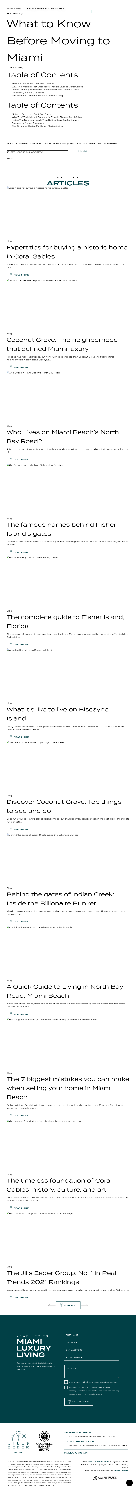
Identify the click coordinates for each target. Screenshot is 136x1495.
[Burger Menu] (125, 11)
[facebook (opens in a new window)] (102, 11)
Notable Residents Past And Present (33, 83)
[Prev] (52, 1305)
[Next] (84, 1305)
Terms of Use (113, 1464)
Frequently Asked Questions (28, 92)
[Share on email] (12, 172)
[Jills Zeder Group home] (14, 11)
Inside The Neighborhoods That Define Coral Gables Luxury (45, 89)
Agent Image (121, 1470)
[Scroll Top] (129, 1483)
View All (70, 1305)
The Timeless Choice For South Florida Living (37, 95)
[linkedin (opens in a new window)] (108, 11)
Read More (21, 275)
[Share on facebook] (12, 163)
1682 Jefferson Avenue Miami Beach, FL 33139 (92, 1436)
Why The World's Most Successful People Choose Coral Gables (47, 86)
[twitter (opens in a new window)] (102, 1452)
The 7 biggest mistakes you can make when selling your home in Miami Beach (68, 1088)
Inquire (83, 151)
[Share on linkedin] (12, 169)
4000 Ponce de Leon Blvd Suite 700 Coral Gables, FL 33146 (98, 1445)
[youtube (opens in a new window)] (112, 11)
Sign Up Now (80, 1401)
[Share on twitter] (12, 166)
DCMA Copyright (98, 1464)
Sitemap (85, 1464)
